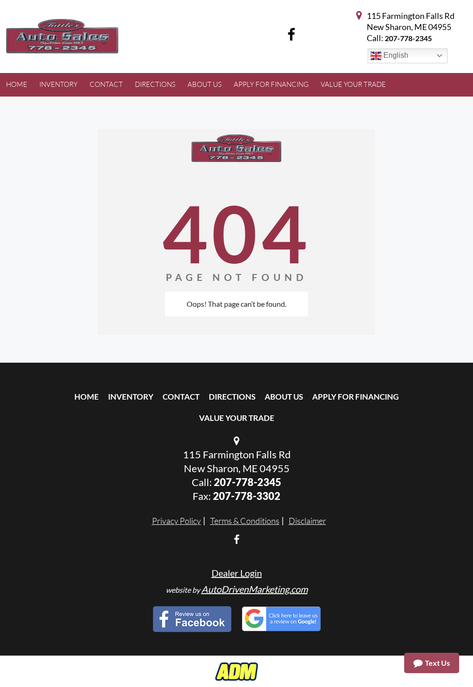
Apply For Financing (355, 396)
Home (86, 396)
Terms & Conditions (244, 521)
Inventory (130, 396)
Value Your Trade (236, 418)
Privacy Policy (176, 521)
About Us (284, 396)
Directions (232, 396)
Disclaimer (307, 521)
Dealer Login (237, 572)
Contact (181, 396)
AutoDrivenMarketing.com (254, 589)
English (395, 55)
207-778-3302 (246, 496)
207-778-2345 (408, 38)
